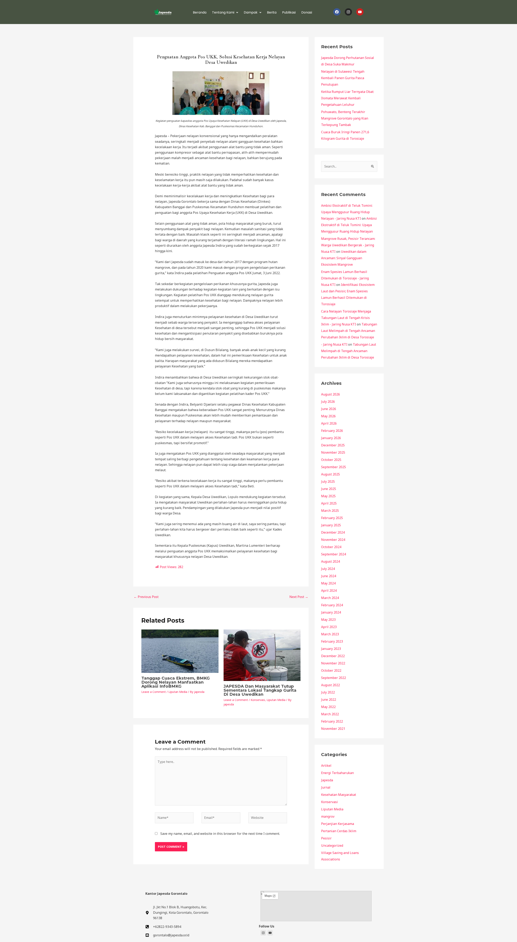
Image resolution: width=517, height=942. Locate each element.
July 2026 (328, 401)
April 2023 (329, 627)
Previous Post (146, 597)
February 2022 (332, 721)
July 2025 (328, 481)
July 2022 (328, 692)
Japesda (327, 780)
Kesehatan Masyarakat (338, 794)
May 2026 (328, 416)
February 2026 (332, 430)
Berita (271, 12)
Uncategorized (332, 845)
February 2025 (332, 518)
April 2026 (329, 423)
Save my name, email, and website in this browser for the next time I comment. (220, 833)
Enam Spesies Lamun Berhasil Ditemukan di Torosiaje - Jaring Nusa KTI (345, 278)
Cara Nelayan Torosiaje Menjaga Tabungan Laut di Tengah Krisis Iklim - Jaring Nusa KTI (346, 317)
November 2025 (333, 452)
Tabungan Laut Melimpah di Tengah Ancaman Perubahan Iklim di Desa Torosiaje (349, 330)
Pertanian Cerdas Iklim (338, 831)
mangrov (327, 816)
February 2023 (332, 641)
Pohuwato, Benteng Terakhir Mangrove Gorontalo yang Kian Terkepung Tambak (344, 118)
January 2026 (331, 438)
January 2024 (331, 612)
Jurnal (325, 787)
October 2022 (331, 670)
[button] (225, 12)
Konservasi (258, 700)
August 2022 (330, 685)
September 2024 (333, 554)
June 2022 (328, 699)
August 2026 (330, 394)
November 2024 (333, 539)
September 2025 (333, 467)
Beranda (199, 12)
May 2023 (328, 619)
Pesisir (326, 838)
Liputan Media (177, 692)
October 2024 (331, 547)
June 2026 (328, 409)
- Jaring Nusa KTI (334, 344)
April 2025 (329, 503)
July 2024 (328, 568)
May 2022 (328, 707)
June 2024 (328, 576)
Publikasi (289, 12)
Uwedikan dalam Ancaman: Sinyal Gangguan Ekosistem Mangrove (343, 258)
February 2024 (332, 605)
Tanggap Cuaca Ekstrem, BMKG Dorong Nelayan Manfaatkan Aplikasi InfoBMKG (175, 682)
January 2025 (331, 525)
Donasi (306, 12)
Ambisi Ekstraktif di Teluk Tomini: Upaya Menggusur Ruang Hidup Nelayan (349, 225)
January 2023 (331, 648)
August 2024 (330, 561)
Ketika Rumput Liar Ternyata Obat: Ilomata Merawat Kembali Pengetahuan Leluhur (347, 98)
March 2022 (330, 714)
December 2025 (333, 445)
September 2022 (333, 678)
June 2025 (328, 489)
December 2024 (333, 532)
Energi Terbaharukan (337, 773)
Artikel (326, 765)
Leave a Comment (153, 692)
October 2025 (331, 459)
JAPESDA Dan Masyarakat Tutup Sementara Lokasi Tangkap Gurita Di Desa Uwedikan (260, 690)
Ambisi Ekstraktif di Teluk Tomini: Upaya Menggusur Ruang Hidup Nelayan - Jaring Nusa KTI (347, 212)
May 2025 (328, 496)
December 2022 (333, 656)
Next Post (298, 597)
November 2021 (333, 728)
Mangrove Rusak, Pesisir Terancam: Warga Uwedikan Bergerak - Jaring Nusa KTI (348, 245)
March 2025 (330, 510)
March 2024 (330, 598)
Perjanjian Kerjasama (337, 823)
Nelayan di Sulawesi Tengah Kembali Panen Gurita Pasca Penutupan (342, 78)
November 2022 (333, 663)
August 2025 (330, 474)
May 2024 (328, 583)
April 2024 (329, 590)
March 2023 (330, 634)
